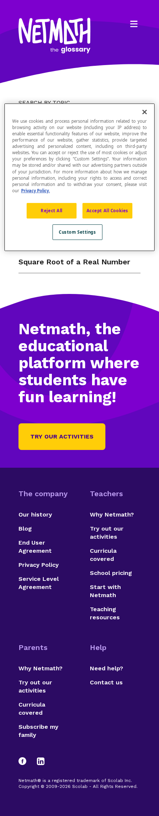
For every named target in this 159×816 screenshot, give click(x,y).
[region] (79, 177)
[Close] (144, 112)
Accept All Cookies (107, 210)
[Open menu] (134, 24)
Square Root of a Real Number (74, 261)
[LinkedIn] (40, 761)
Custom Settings (77, 232)
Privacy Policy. (35, 190)
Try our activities (62, 436)
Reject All (51, 210)
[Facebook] (25, 761)
